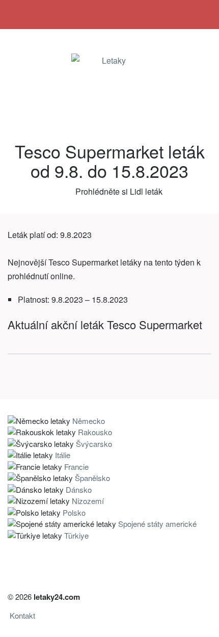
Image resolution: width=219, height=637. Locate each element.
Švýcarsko (94, 443)
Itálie (62, 454)
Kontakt (22, 615)
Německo (88, 420)
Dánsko (79, 489)
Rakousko (95, 432)
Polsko (74, 512)
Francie (76, 466)
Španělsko (92, 477)
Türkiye (76, 535)
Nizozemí (88, 500)
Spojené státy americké (157, 523)
